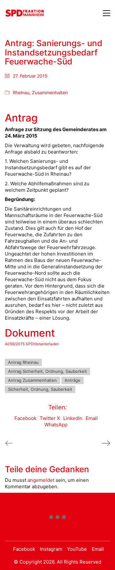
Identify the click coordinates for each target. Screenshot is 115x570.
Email (92, 418)
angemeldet (40, 480)
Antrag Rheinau (23, 362)
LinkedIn (72, 418)
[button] (106, 13)
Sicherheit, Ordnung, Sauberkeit (40, 389)
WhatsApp (55, 425)
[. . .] (57, 518)
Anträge (72, 380)
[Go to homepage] (25, 13)
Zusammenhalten (50, 92)
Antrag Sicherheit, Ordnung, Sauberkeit (47, 371)
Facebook (25, 418)
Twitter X (50, 418)
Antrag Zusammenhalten (32, 380)
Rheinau (21, 92)
